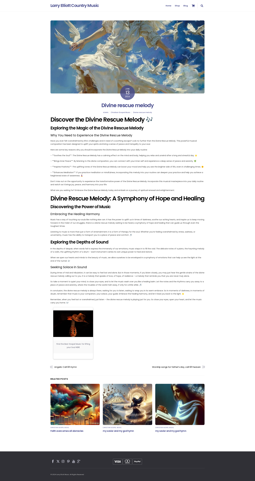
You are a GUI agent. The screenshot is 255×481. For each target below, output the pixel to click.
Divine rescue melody (127, 105)
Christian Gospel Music (120, 112)
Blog (185, 5)
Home (168, 5)
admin (105, 112)
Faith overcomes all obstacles (66, 431)
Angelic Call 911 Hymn (65, 367)
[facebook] (53, 461)
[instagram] (63, 461)
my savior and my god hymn (118, 431)
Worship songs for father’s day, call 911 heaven (176, 367)
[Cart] (193, 5)
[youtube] (73, 461)
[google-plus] (78, 461)
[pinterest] (68, 461)
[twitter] (58, 461)
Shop (177, 5)
